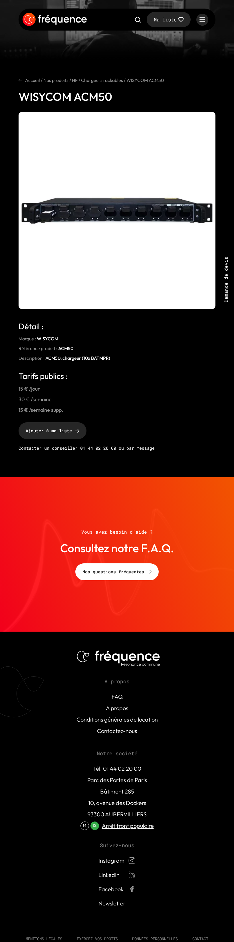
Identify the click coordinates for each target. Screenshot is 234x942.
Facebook (111, 889)
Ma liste (165, 19)
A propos (117, 708)
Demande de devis (226, 279)
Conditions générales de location (117, 719)
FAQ (117, 696)
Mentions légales (44, 938)
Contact (200, 938)
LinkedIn (109, 874)
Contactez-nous (117, 730)
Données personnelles (155, 938)
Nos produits (55, 80)
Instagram (111, 860)
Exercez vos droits (97, 938)
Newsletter (112, 903)
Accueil (32, 80)
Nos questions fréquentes (113, 572)
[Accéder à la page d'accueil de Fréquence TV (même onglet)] (55, 20)
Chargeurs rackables (102, 80)
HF (75, 80)
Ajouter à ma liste (49, 430)
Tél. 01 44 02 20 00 (117, 768)
